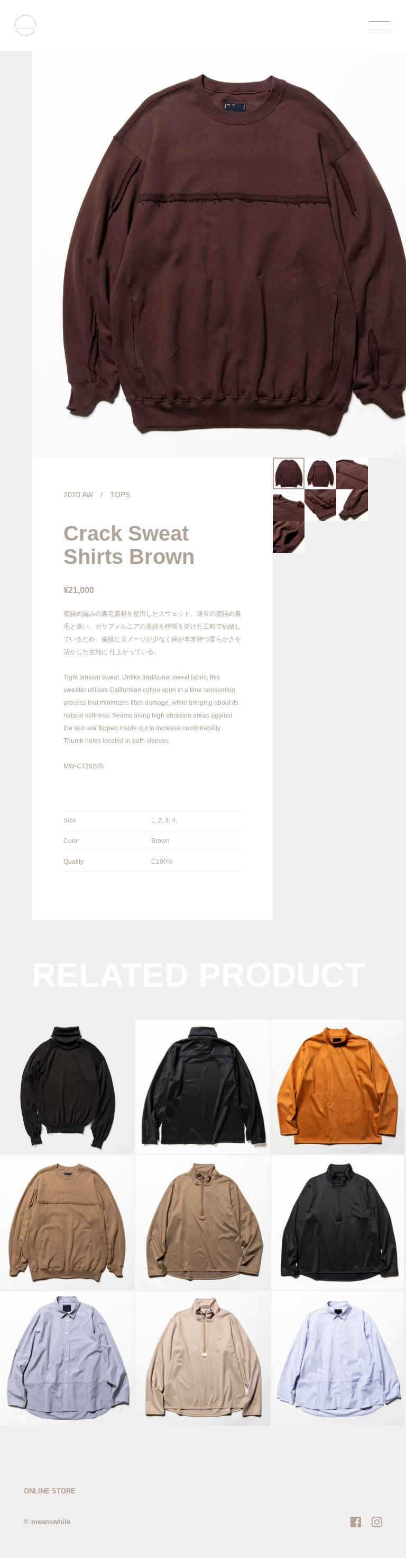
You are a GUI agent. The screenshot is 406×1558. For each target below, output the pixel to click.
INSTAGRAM (377, 1522)
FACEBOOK (355, 1522)
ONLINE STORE (50, 1491)
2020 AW (78, 494)
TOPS (120, 494)
